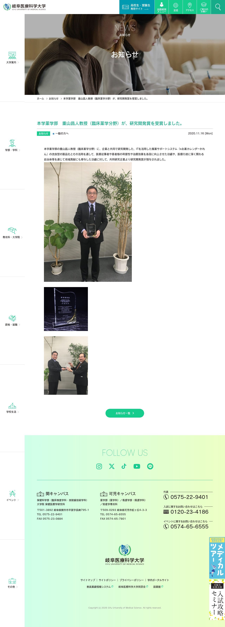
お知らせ (54, 98)
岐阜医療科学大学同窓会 (132, 587)
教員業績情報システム (99, 587)
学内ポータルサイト (158, 580)
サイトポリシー (107, 580)
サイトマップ (88, 580)
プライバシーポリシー (132, 580)
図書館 (157, 587)
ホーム (40, 98)
